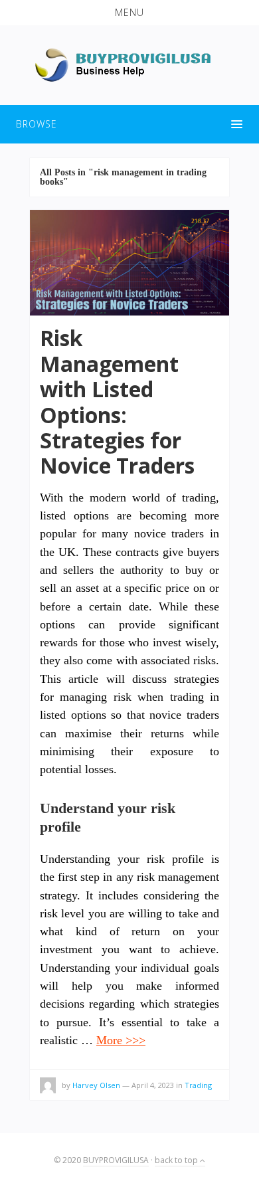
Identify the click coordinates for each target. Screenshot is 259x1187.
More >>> (120, 1040)
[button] (129, 12)
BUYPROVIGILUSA (116, 1160)
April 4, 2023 (152, 1085)
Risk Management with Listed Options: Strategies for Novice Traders (117, 401)
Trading (198, 1085)
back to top (177, 1160)
